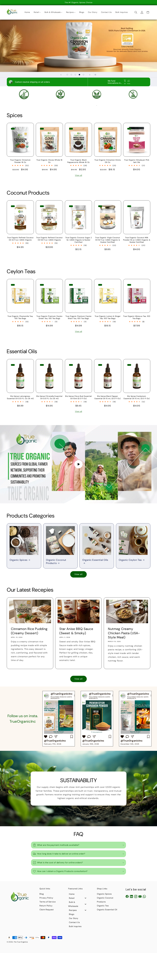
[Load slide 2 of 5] (71, 75)
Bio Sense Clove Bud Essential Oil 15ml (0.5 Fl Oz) (78, 397)
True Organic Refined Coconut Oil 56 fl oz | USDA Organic (49, 238)
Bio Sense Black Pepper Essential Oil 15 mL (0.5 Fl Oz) (108, 397)
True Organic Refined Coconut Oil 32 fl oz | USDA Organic (20, 238)
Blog (41, 894)
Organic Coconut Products (56, 561)
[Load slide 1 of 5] (67, 75)
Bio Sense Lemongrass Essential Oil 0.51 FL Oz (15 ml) (20, 397)
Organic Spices (18, 559)
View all (78, 175)
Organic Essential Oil (107, 909)
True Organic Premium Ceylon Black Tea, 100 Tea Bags (78, 317)
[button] (136, 12)
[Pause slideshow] (96, 74)
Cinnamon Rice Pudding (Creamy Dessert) (29, 631)
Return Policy (45, 905)
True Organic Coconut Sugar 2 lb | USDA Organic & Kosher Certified (78, 239)
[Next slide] (89, 74)
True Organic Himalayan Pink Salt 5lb (136, 161)
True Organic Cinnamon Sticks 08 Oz (107, 161)
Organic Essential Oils (95, 559)
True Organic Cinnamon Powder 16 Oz (20, 161)
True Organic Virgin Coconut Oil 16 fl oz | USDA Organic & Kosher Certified (107, 239)
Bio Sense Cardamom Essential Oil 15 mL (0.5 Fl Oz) (137, 397)
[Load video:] (78, 464)
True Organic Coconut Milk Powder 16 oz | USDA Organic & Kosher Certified (136, 239)
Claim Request (46, 909)
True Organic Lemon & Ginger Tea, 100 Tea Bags (108, 317)
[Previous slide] (61, 74)
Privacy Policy (46, 898)
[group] (58, 718)
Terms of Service (47, 901)
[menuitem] (27, 12)
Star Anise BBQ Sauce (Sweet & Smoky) (76, 631)
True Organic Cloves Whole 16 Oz (49, 161)
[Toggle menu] (85, 898)
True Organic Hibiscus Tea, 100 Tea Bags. (136, 317)
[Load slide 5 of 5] (83, 75)
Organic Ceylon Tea (130, 559)
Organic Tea (103, 905)
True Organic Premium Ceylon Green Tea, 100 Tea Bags (49, 317)
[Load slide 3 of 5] (75, 75)
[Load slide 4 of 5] (79, 75)
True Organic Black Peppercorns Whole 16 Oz (78, 161)
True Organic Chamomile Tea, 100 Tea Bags (20, 317)
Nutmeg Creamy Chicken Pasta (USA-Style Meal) (124, 633)
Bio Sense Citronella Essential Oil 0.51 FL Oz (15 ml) (49, 397)
